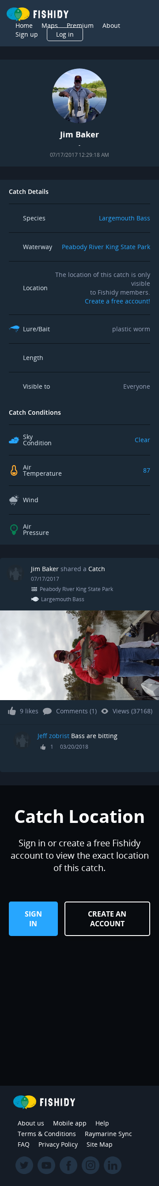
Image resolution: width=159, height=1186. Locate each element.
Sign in (33, 918)
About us (31, 1123)
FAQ (24, 1144)
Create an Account (107, 918)
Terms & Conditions (47, 1133)
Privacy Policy (58, 1144)
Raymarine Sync (108, 1133)
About (111, 25)
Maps (50, 25)
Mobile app (70, 1123)
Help (102, 1123)
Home (24, 25)
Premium (80, 25)
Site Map (100, 1144)
